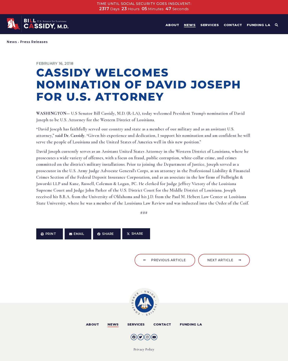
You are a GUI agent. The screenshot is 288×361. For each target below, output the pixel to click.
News (12, 42)
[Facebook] (134, 337)
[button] (49, 233)
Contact (162, 324)
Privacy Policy (144, 349)
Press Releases (34, 42)
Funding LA (191, 324)
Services (136, 324)
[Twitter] (141, 337)
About (92, 324)
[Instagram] (147, 337)
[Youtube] (154, 337)
